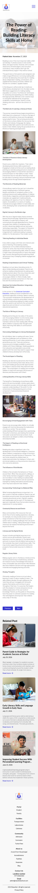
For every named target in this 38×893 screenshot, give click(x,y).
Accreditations (19, 855)
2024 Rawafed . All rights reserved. (19, 887)
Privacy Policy (19, 890)
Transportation (19, 821)
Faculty (19, 813)
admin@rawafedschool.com (19, 881)
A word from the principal (19, 852)
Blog (19, 866)
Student (19, 810)
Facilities (19, 859)
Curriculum (19, 840)
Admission (19, 837)
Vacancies (19, 862)
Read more (7, 673)
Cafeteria (19, 828)
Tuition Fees (19, 843)
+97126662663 (19, 876)
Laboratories (19, 825)
